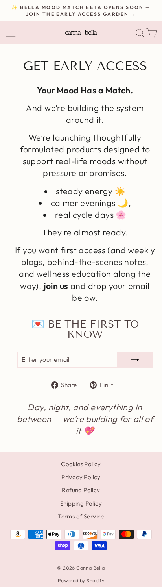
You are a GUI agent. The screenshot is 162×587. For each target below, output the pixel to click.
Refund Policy (81, 490)
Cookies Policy (81, 464)
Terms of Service (81, 516)
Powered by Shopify (81, 580)
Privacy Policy (81, 477)
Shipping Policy (81, 503)
